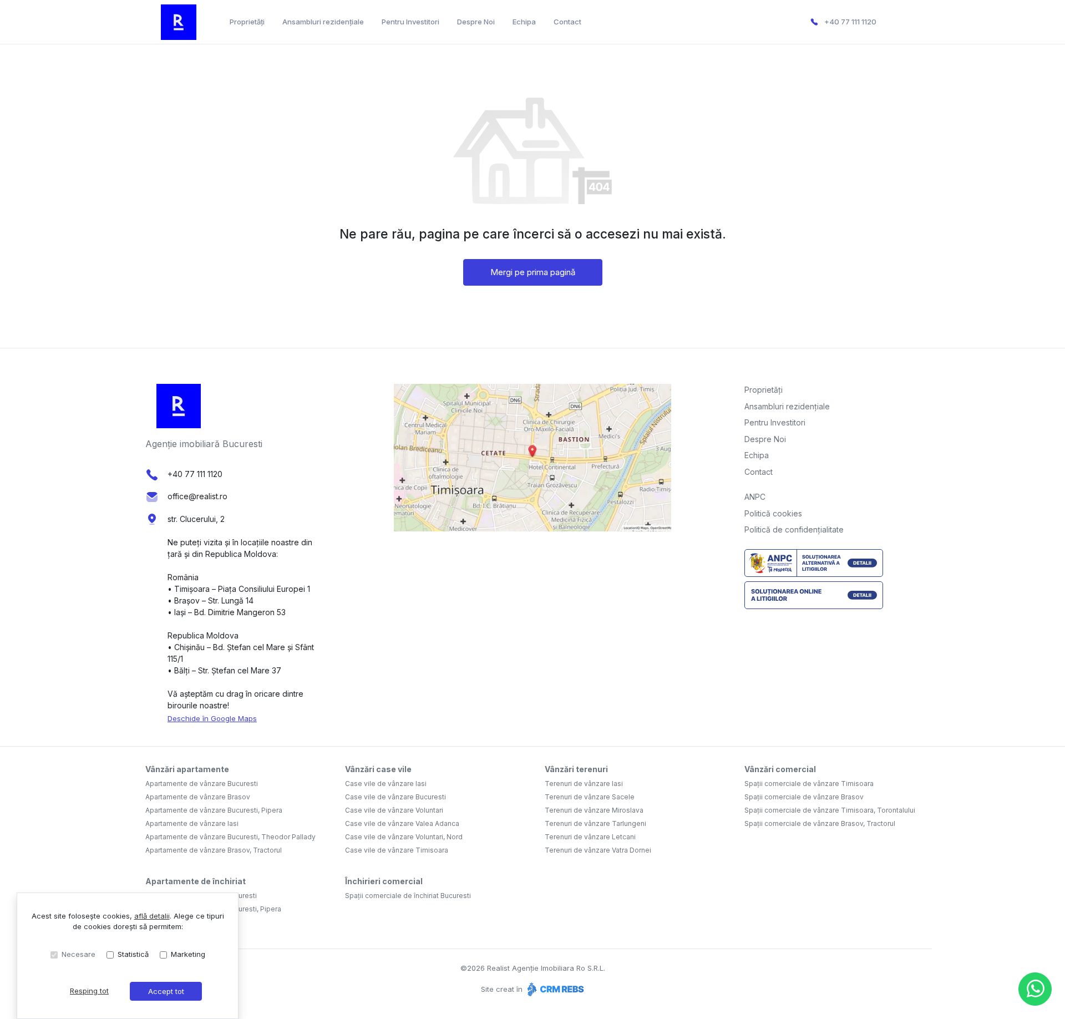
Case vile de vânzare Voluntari (394, 810)
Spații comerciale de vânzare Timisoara (809, 783)
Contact (567, 21)
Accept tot (166, 991)
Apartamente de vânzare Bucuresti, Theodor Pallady (230, 837)
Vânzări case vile (378, 769)
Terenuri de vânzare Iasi (584, 783)
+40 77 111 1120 (850, 21)
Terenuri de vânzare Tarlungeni (595, 823)
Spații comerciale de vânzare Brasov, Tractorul (819, 823)
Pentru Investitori (410, 21)
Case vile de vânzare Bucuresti (395, 797)
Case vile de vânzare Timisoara (396, 850)
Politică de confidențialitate (794, 529)
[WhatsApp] (1035, 989)
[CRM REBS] (554, 989)
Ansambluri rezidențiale (323, 21)
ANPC (754, 496)
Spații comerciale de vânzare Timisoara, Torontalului (829, 810)
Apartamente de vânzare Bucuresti (201, 783)
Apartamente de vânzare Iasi (192, 823)
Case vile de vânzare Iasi (386, 783)
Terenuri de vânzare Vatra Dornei (598, 850)
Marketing (188, 954)
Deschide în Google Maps (212, 718)
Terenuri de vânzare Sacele (590, 797)
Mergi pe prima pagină (532, 272)
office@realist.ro (197, 496)
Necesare (78, 954)
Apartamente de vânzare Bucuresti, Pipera (213, 810)
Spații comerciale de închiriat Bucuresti (408, 895)
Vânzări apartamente (187, 769)
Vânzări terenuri (576, 769)
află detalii (152, 915)
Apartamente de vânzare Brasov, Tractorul (213, 850)
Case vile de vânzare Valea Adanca (402, 823)
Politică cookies (773, 513)
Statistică (133, 954)
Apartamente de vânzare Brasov (197, 797)
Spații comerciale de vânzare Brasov (804, 797)
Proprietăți (247, 21)
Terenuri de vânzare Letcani (590, 837)
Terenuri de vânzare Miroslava (594, 810)
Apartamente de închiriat (195, 881)
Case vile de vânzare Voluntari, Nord (404, 837)
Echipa (524, 21)
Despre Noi (476, 21)
